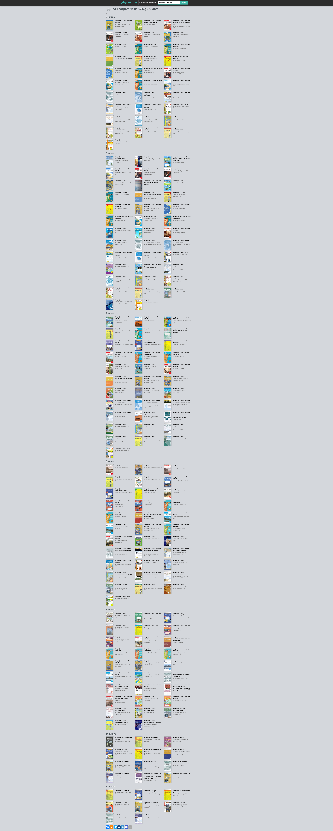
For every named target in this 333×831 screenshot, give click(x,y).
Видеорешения (143, 2)
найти (184, 2)
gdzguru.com (129, 2)
